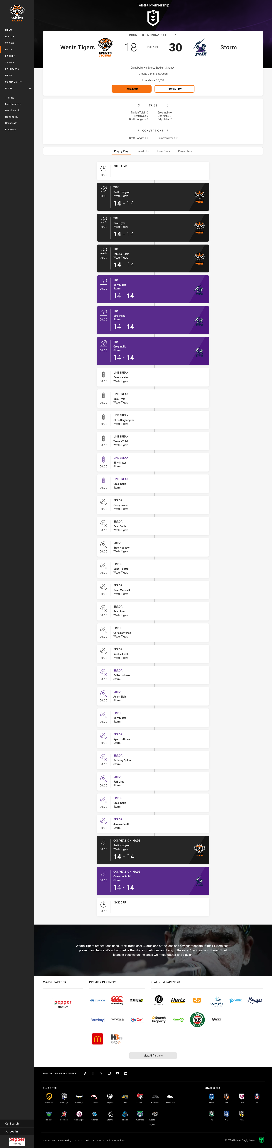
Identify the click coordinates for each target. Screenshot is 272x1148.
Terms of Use (48, 1140)
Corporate (11, 123)
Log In (14, 1131)
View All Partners (153, 1055)
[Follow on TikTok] (84, 1073)
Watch (10, 36)
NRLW (9, 75)
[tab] (121, 151)
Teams (10, 62)
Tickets (9, 97)
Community (13, 81)
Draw (9, 49)
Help (88, 1140)
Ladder (10, 56)
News (9, 30)
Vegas (9, 43)
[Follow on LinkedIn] (125, 1073)
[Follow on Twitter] (101, 1073)
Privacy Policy (64, 1140)
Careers (79, 1140)
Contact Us (98, 1140)
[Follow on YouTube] (117, 1073)
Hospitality (11, 116)
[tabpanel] (153, 540)
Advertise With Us (116, 1140)
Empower (10, 129)
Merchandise (13, 104)
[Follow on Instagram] (109, 1073)
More (9, 88)
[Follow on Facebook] (93, 1073)
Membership (12, 110)
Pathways (12, 68)
